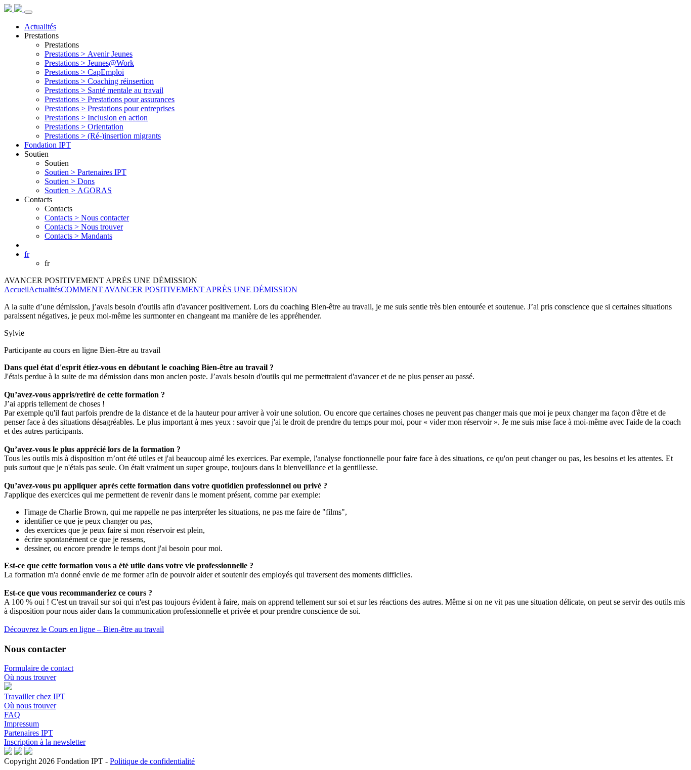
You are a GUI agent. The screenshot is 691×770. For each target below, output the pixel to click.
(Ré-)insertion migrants (103, 135)
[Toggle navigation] (28, 12)
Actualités (40, 26)
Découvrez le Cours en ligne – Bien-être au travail (84, 629)
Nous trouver (84, 226)
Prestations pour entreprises (110, 108)
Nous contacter (87, 217)
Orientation (84, 126)
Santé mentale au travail (104, 90)
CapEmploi (84, 72)
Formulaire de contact (38, 668)
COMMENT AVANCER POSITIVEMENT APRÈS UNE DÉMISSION (179, 289)
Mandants (78, 236)
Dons (70, 181)
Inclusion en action (96, 117)
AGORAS (78, 190)
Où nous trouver (30, 677)
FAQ (12, 714)
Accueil (16, 289)
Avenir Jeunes (89, 54)
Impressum (21, 723)
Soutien (36, 154)
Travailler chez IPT (34, 696)
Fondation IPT (47, 145)
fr (26, 254)
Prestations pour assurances (110, 99)
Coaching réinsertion (99, 81)
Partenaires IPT (85, 172)
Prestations (41, 35)
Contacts (38, 199)
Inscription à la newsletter (44, 742)
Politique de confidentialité (152, 761)
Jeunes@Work (89, 63)
